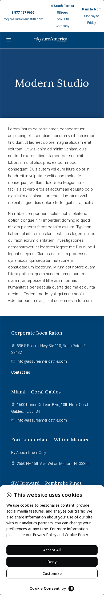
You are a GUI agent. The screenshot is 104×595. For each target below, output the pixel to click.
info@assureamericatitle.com (23, 19)
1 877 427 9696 (22, 12)
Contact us (20, 372)
